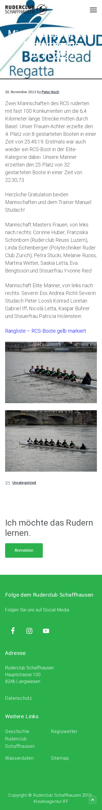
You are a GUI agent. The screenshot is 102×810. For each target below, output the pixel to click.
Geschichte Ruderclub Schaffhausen (20, 739)
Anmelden (23, 550)
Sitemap (60, 758)
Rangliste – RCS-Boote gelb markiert (45, 331)
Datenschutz (18, 698)
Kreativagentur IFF (51, 801)
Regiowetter (64, 731)
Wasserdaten (19, 758)
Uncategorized (24, 483)
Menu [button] (88, 9)
